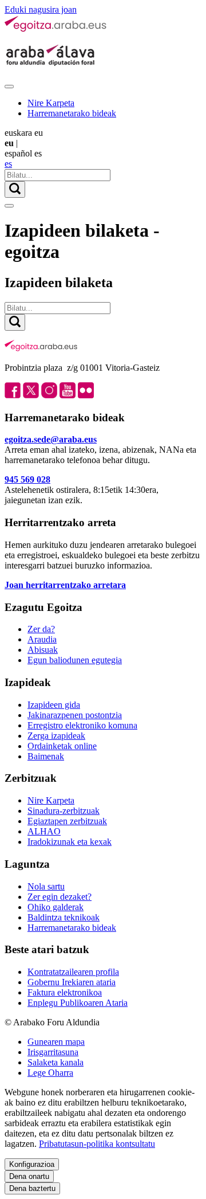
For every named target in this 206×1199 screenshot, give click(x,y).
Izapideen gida (53, 705)
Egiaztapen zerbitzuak (67, 821)
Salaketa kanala (55, 1062)
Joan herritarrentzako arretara (65, 585)
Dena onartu (29, 1176)
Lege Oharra (50, 1072)
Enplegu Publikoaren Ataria (77, 1003)
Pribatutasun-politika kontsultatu (97, 1144)
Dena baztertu (32, 1188)
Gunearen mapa (56, 1042)
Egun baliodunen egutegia (74, 660)
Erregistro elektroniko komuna (82, 725)
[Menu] (9, 86)
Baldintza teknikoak (63, 917)
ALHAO (44, 831)
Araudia (42, 639)
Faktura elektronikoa (64, 992)
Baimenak (45, 756)
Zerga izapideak (56, 735)
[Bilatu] (15, 189)
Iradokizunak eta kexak (69, 842)
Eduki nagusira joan (41, 9)
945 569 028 (27, 479)
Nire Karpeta (50, 103)
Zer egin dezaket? (59, 897)
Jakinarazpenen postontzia (74, 715)
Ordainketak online (62, 746)
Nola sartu (46, 886)
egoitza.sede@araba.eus (51, 439)
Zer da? (41, 629)
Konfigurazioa (31, 1164)
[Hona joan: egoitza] (56, 29)
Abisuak (42, 650)
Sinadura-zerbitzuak (63, 811)
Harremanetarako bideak (71, 113)
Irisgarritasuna (52, 1052)
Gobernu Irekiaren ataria (71, 982)
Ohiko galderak (55, 907)
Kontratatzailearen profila (73, 972)
